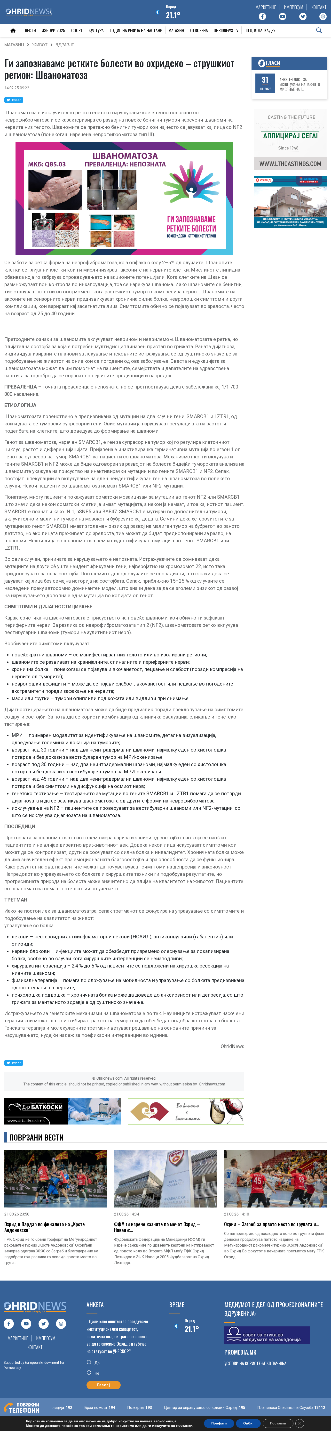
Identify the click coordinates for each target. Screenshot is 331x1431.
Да (97, 1362)
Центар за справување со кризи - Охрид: (180, 1407)
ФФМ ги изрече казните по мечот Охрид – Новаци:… (157, 1227)
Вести (30, 30)
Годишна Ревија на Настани (136, 30)
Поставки (278, 1423)
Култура (96, 30)
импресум (293, 7)
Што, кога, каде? (260, 30)
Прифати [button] (219, 1423)
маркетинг (265, 7)
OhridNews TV (226, 30)
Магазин (176, 30)
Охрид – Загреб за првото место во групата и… (271, 1224)
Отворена (199, 30)
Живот (39, 44)
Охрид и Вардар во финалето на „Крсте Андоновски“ (44, 1227)
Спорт (77, 30)
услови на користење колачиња (255, 1363)
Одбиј (248, 1423)
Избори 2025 (53, 30)
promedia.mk (240, 1352)
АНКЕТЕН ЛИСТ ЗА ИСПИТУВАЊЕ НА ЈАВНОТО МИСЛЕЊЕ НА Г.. (300, 84)
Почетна (13, 30)
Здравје (64, 44)
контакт (319, 7)
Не (96, 1373)
